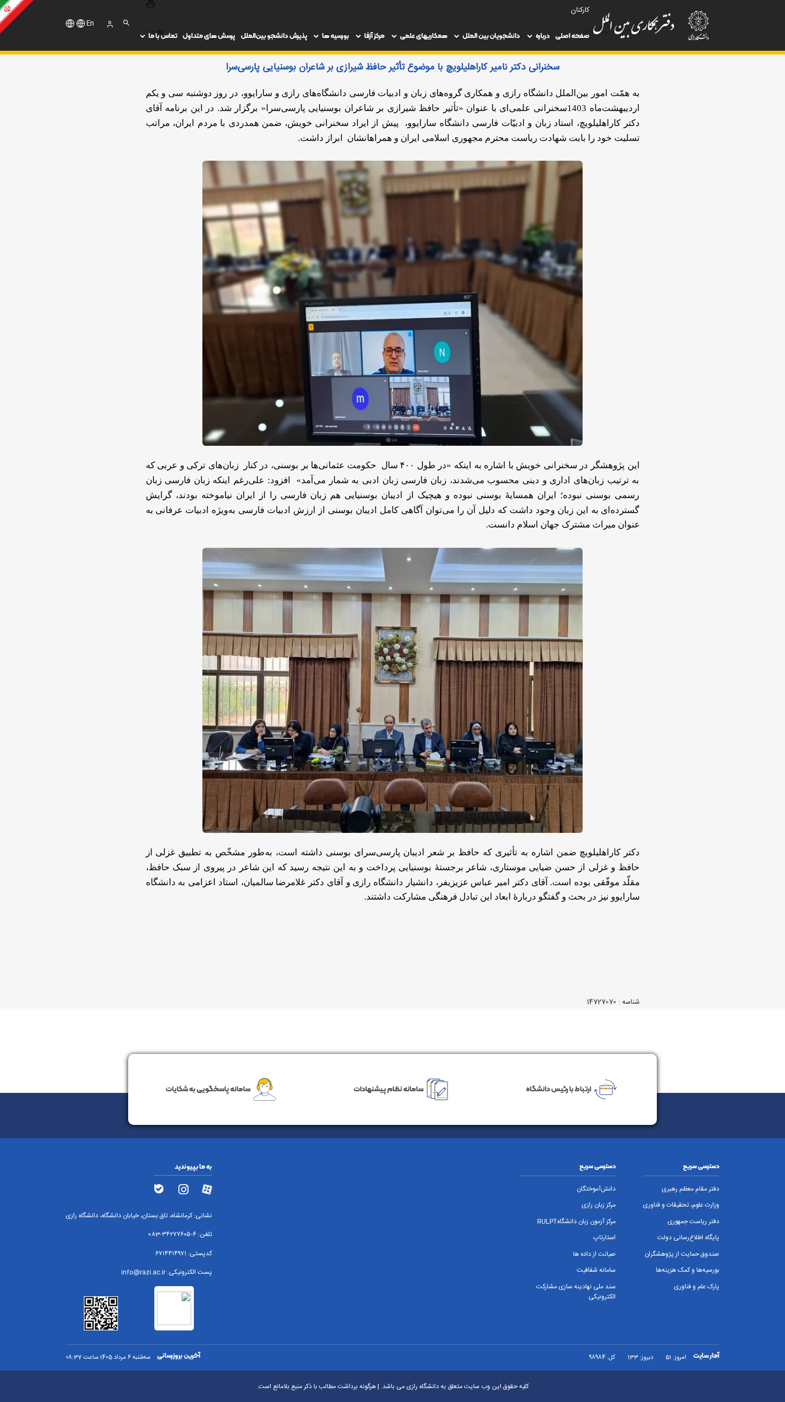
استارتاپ (604, 1238)
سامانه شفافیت (596, 1270)
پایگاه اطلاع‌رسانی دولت (688, 1238)
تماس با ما (162, 35)
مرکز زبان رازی (599, 1205)
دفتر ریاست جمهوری (693, 1222)
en (90, 23)
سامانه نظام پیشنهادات (388, 1088)
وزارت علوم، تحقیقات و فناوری (681, 1205)
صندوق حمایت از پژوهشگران (682, 1254)
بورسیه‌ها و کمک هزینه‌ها (687, 1270)
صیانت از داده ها (594, 1254)
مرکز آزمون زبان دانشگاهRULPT (576, 1222)
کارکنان (580, 10)
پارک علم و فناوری (696, 1287)
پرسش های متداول (209, 35)
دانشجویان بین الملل (491, 35)
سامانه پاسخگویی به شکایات (208, 1088)
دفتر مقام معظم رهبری (690, 1189)
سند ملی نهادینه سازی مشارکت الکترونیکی (576, 1292)
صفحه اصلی (572, 35)
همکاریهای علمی (424, 35)
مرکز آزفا (374, 35)
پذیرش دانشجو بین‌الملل (274, 35)
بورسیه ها (335, 35)
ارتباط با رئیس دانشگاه (558, 1088)
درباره (543, 35)
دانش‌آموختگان (596, 1189)
